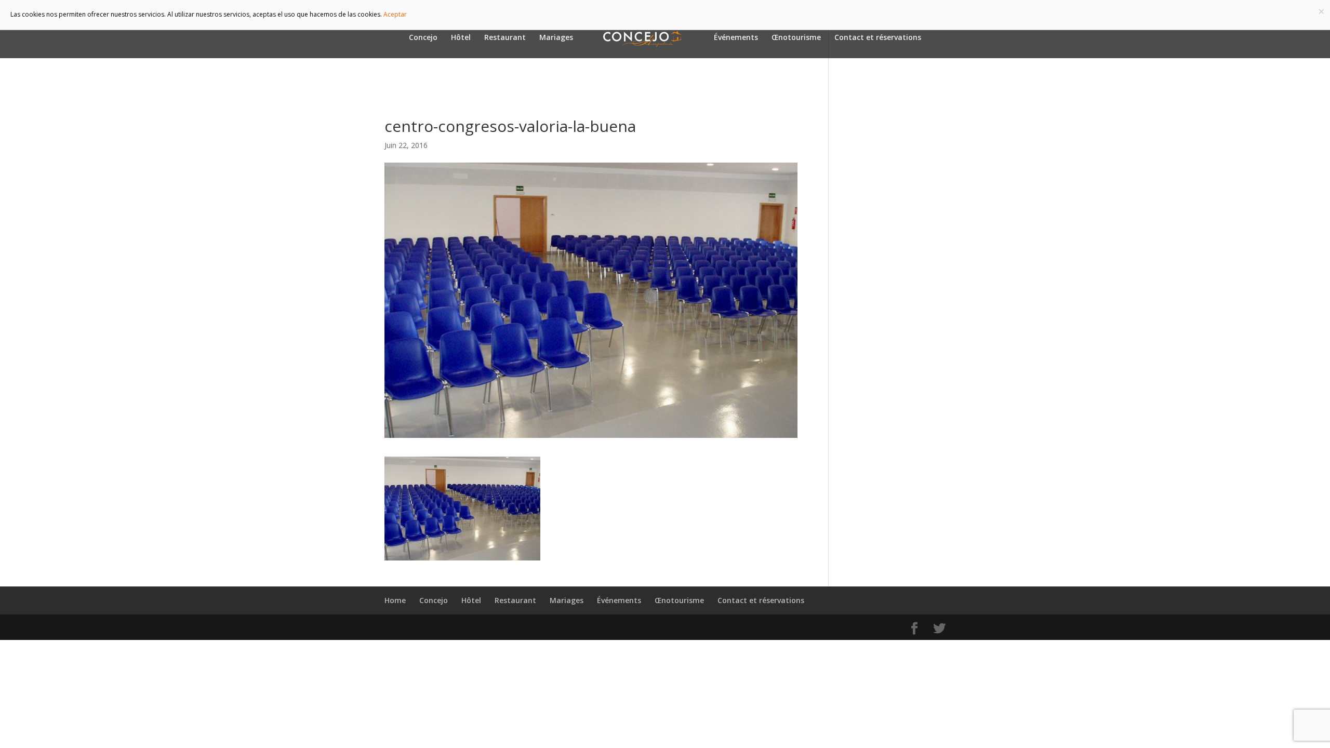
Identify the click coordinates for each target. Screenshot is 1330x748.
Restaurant (505, 38)
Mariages (556, 38)
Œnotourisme (796, 38)
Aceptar (395, 14)
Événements (736, 38)
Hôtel (461, 38)
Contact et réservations (877, 38)
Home (395, 600)
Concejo (423, 38)
